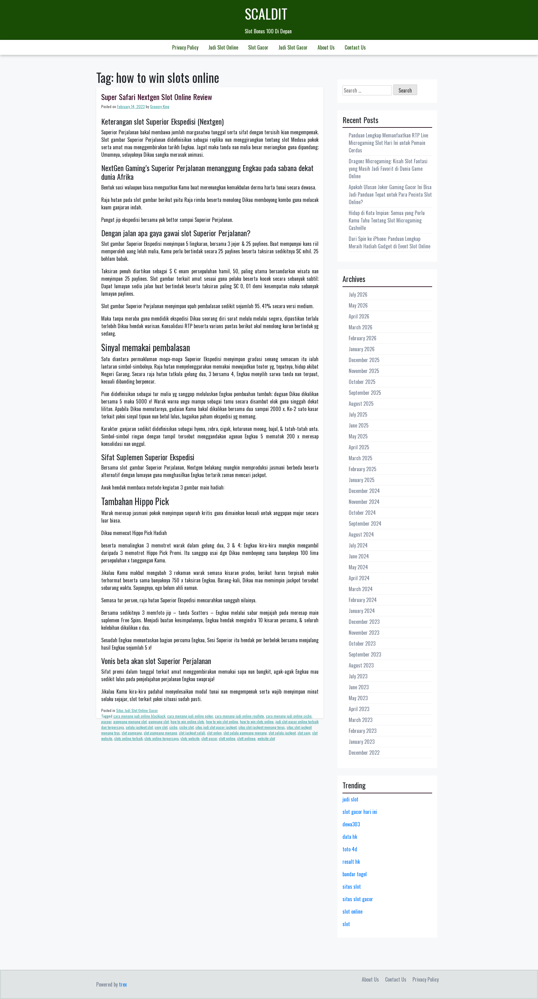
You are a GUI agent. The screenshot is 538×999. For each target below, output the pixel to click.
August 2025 (361, 403)
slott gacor (209, 738)
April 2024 (359, 578)
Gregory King (159, 106)
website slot (266, 738)
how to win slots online (257, 721)
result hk (351, 861)
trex (123, 984)
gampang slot (159, 721)
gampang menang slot (130, 721)
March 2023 (360, 720)
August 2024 (361, 534)
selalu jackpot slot (139, 727)
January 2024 (362, 610)
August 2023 (361, 665)
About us (326, 47)
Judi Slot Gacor (293, 47)
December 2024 (364, 491)
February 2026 (362, 338)
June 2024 (359, 556)
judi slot (350, 799)
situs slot (351, 886)
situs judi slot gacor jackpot (216, 727)
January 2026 (362, 349)
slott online (227, 738)
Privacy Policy (185, 47)
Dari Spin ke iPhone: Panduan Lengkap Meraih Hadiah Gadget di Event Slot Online (389, 242)
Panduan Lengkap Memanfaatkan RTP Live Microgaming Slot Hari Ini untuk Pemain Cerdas (388, 142)
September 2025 (365, 392)
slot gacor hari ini (359, 811)
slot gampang (132, 732)
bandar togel (354, 874)
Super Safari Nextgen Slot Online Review (156, 96)
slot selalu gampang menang (245, 732)
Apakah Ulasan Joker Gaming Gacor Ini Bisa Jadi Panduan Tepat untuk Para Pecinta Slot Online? (390, 194)
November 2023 (364, 632)
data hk (349, 836)
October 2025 (362, 381)
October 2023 (362, 643)
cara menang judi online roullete (239, 716)
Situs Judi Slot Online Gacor (137, 710)
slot (346, 924)
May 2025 (358, 436)
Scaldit (266, 13)
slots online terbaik (128, 738)
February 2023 (362, 730)
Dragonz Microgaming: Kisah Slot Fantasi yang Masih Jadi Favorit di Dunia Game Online (388, 168)
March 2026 (360, 327)
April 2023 (359, 709)
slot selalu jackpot (282, 732)
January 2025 (362, 480)
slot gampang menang (160, 732)
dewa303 (351, 824)
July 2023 (358, 676)
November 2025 (364, 371)
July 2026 (358, 294)
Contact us (355, 47)
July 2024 (358, 545)
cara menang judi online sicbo (289, 716)
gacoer (106, 721)
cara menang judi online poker (190, 716)
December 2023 (364, 621)
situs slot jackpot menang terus (261, 727)
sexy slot (161, 727)
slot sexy (304, 732)
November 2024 (364, 501)
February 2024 (363, 600)
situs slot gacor (357, 899)
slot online (352, 911)
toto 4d (349, 849)
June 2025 (359, 425)
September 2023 (365, 654)
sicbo (173, 727)
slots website (190, 738)
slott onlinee (246, 738)
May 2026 (358, 305)
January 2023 (362, 741)
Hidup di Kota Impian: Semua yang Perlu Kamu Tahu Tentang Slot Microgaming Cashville (387, 220)
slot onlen (214, 732)
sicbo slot (186, 727)
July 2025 (358, 414)
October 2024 (362, 512)
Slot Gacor (258, 47)
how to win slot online (222, 721)
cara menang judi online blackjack (139, 716)
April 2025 (359, 447)
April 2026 (359, 316)
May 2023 (358, 698)
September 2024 (365, 523)
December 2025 (364, 360)
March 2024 (361, 589)
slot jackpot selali (192, 732)
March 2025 (360, 458)
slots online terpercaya (161, 738)
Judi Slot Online (223, 47)
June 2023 (359, 687)
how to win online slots (187, 721)
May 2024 (358, 567)
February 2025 (362, 469)
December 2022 (364, 752)
